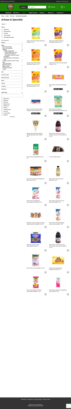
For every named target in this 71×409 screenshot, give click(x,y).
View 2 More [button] (12, 116)
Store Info (23, 399)
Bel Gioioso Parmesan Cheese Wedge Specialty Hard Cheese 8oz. (34, 135)
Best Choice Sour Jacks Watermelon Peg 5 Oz (33, 245)
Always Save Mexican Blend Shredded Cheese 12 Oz (56, 41)
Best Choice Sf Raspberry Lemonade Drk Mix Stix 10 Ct (34, 201)
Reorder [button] (53, 7)
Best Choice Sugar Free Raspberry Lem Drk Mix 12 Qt (58, 290)
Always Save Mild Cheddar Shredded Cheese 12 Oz (33, 63)
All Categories (5, 40)
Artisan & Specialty (21, 16)
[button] (10, 1)
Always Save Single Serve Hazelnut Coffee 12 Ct (55, 268)
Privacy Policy (38, 399)
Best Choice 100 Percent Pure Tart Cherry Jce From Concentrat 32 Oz (58, 246)
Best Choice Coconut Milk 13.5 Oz (36, 268)
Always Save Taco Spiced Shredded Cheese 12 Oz (33, 85)
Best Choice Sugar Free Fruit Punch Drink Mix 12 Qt (56, 201)
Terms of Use (46, 399)
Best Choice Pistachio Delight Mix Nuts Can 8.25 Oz (35, 179)
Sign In (59, 1)
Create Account (65, 1)
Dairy (7, 16)
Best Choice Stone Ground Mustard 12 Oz (56, 179)
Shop (2, 16)
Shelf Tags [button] (4, 92)
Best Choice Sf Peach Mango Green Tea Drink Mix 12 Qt (56, 223)
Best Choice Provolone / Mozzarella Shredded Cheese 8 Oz (58, 109)
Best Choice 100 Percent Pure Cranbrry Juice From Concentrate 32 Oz (58, 135)
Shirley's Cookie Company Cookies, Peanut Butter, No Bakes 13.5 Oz (36, 223)
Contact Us (30, 399)
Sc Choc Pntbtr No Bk (54, 156)
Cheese (12, 16)
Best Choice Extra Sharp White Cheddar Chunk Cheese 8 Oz (35, 109)
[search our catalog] (29, 7)
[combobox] (24, 7)
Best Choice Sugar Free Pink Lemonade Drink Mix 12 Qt (34, 290)
